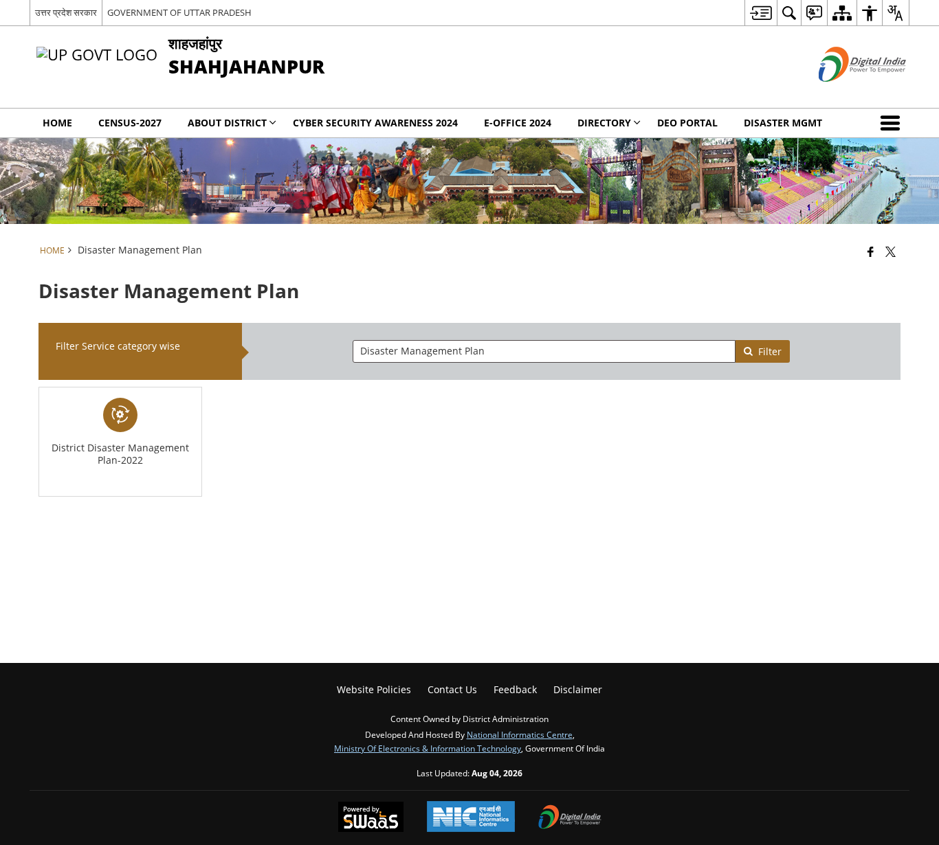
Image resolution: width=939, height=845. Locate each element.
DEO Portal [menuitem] (687, 122)
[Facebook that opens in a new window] (870, 251)
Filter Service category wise (118, 345)
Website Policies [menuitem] (374, 689)
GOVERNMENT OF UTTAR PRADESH (179, 12)
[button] (892, 123)
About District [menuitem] (227, 122)
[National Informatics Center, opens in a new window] (471, 818)
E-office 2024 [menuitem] (517, 122)
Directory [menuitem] (604, 122)
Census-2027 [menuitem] (130, 122)
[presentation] (544, 351)
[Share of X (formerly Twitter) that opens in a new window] (890, 251)
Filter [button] (770, 351)
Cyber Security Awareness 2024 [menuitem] (375, 122)
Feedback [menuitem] (515, 689)
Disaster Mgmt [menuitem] (783, 122)
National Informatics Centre (520, 734)
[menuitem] (760, 12)
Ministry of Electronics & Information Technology (427, 748)
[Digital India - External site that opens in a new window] (845, 93)
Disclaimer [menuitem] (577, 689)
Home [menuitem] (57, 122)
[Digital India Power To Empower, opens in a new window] (570, 818)
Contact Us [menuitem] (452, 689)
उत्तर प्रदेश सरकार (66, 12)
